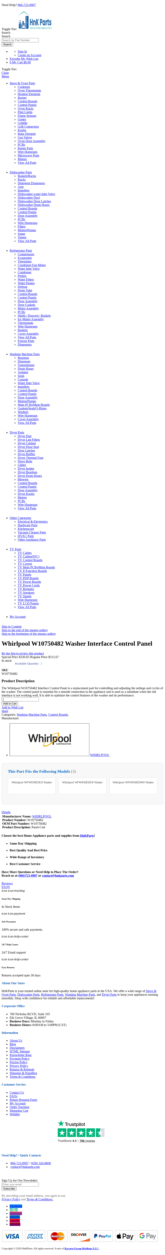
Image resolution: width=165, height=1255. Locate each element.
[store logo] (35, 29)
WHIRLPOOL (99, 755)
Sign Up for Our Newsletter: (20, 1180)
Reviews (7, 883)
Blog (13, 1044)
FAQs (13, 1096)
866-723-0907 (27, 5)
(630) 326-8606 (41, 1163)
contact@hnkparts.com (58, 875)
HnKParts (87, 835)
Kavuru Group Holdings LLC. (82, 1248)
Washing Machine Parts (25, 354)
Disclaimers (17, 1047)
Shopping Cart (19, 1110)
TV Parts (15, 549)
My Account (18, 616)
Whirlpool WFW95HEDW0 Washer (133, 782)
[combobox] (20, 40)
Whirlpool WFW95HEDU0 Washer (82, 782)
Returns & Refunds (22, 1069)
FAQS (6, 887)
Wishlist (15, 1114)
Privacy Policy (19, 1066)
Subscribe (9, 1188)
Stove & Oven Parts (22, 83)
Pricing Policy (19, 1062)
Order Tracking (19, 1107)
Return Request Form (23, 1099)
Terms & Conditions (22, 1076)
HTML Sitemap (20, 1051)
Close (5, 72)
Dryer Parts (17, 432)
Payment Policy (20, 1058)
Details (6, 812)
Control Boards (58, 714)
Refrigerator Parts (21, 250)
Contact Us (17, 1092)
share (5, 711)
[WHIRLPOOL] (49, 755)
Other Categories (20, 518)
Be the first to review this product (23, 653)
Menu (5, 76)
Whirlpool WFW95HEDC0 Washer (32, 782)
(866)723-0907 (27, 875)
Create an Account (29, 55)
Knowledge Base (21, 1055)
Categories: (9, 714)
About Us (16, 1040)
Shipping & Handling (23, 1073)
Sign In (22, 51)
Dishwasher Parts (21, 172)
